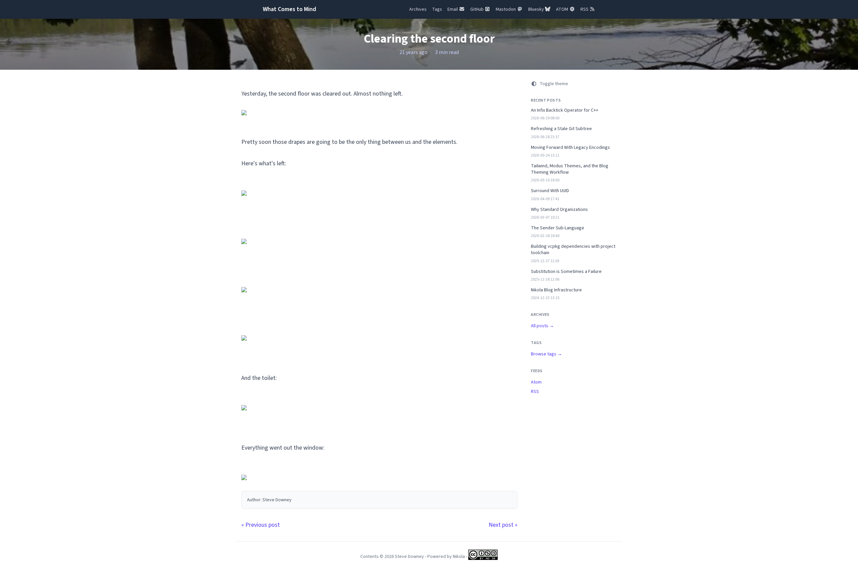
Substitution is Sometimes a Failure (566, 272)
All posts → (542, 326)
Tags (437, 9)
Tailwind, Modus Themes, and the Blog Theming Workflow (569, 169)
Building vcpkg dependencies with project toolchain (573, 249)
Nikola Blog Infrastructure (556, 290)
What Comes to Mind (289, 9)
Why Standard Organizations (559, 210)
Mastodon (506, 9)
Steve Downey (409, 556)
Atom (536, 382)
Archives (418, 9)
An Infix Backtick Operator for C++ (564, 110)
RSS (585, 9)
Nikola (459, 556)
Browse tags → (546, 354)
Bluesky (536, 9)
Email (453, 9)
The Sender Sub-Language (557, 228)
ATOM (562, 9)
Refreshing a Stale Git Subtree (561, 129)
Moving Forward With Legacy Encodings (570, 148)
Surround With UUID (550, 191)
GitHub (477, 9)
